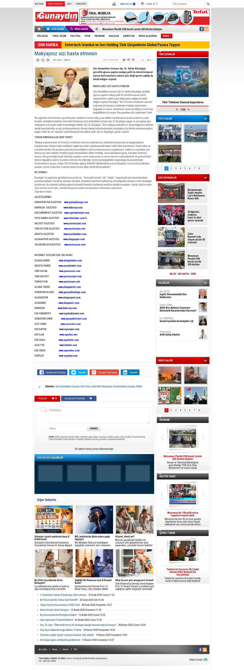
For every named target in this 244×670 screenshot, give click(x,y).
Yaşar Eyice (170, 333)
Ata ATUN (173, 294)
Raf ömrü (85, 386)
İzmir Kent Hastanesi (101, 386)
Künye (54, 649)
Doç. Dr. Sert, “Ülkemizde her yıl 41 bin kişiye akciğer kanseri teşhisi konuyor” (78, 624)
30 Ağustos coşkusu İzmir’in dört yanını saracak (195, 216)
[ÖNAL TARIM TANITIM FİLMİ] (170, 395)
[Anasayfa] (39, 29)
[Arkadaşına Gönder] (128, 60)
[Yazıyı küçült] (141, 60)
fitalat (139, 386)
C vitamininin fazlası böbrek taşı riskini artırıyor (63, 594)
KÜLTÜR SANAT (168, 476)
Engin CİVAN (178, 307)
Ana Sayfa (39, 4)
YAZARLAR (163, 282)
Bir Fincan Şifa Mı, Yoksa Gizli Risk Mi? (59, 599)
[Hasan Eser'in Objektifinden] (170, 153)
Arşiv (69, 4)
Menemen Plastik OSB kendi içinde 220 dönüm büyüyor (132, 29)
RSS (75, 649)
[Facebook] (37, 60)
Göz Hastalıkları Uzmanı (67, 386)
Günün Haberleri (55, 4)
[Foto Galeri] (56, 29)
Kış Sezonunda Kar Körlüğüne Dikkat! (58, 614)
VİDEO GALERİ (165, 360)
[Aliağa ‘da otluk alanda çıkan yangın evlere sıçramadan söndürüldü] (170, 375)
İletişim (66, 649)
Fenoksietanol (120, 386)
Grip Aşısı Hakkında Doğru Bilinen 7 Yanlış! (61, 629)
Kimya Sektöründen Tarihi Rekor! (183, 102)
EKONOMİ (165, 419)
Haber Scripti (196, 659)
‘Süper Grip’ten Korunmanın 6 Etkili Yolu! (60, 604)
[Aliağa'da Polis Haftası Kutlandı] (196, 395)
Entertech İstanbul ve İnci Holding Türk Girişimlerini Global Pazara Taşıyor (122, 45)
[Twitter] (42, 60)
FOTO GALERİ (165, 118)
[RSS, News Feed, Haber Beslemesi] (206, 29)
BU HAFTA (183, 273)
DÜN (193, 273)
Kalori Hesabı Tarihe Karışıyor (54, 609)
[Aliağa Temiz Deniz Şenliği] (196, 133)
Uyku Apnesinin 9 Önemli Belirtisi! (56, 619)
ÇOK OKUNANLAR (167, 177)
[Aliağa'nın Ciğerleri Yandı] (196, 375)
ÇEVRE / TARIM (167, 533)
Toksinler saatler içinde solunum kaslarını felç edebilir (67, 635)
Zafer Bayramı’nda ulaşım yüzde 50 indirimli (196, 238)
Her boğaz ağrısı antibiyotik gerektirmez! (60, 640)
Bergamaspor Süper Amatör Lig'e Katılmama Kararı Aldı (196, 194)
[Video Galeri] (79, 29)
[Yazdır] (133, 60)
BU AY (173, 273)
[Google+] (47, 60)
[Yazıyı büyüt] (149, 60)
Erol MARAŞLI (176, 320)
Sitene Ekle (81, 4)
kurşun (131, 386)
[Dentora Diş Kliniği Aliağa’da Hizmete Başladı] (170, 133)
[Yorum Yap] (124, 60)
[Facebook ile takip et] (202, 29)
